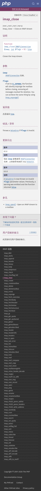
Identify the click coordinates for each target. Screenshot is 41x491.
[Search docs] (33, 3)
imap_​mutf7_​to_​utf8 (11, 377)
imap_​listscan (9, 349)
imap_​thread (8, 437)
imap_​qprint (8, 391)
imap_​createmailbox (11, 283)
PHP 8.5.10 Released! (20, 9)
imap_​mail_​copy (10, 363)
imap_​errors (8, 292)
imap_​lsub (8, 355)
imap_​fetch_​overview (12, 297)
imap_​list (7, 344)
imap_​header (9, 330)
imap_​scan (8, 413)
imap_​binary (8, 264)
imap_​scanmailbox (11, 415)
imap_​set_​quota (10, 421)
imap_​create (8, 281)
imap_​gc (7, 314)
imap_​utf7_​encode (10, 454)
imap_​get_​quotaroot (11, 319)
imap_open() (10, 204)
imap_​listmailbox (10, 347)
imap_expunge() (12, 97)
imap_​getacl (8, 322)
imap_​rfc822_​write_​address (14, 407)
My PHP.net (8, 483)
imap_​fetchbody (10, 300)
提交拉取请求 (26, 222)
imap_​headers (9, 336)
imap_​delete (8, 286)
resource (30, 162)
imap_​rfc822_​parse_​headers (14, 404)
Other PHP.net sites (12, 488)
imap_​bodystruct (10, 270)
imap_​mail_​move (10, 366)
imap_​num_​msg (9, 380)
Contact (19, 483)
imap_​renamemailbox (12, 396)
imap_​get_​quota (10, 316)
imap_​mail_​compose (11, 360)
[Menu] (38, 3)
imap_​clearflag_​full (11, 275)
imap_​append (9, 259)
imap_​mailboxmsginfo (12, 369)
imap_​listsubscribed (11, 352)
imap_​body (8, 267)
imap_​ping (8, 388)
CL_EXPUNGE (16, 84)
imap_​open (8, 385)
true (30, 49)
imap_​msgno (8, 374)
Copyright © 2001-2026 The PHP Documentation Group (17, 474)
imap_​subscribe (10, 435)
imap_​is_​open (9, 338)
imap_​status (8, 432)
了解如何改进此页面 (11, 222)
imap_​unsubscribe (10, 448)
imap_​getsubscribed (11, 327)
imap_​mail (8, 358)
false (14, 187)
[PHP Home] (6, 3)
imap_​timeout (9, 440)
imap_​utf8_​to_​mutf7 (11, 459)
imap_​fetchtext (9, 311)
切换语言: (18, 15)
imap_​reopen (9, 399)
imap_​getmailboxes (11, 325)
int (12, 49)
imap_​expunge (9, 294)
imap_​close (8, 278)
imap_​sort (7, 429)
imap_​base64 (9, 261)
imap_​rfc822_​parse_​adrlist (13, 402)
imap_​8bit (7, 253)
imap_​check (8, 272)
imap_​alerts (8, 256)
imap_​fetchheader (10, 303)
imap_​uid (7, 443)
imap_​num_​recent (10, 382)
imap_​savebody (9, 410)
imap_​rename (9, 393)
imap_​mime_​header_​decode (14, 371)
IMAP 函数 (7, 249)
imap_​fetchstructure (11, 308)
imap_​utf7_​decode (10, 451)
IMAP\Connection (23, 47)
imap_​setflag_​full (10, 426)
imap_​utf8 (8, 457)
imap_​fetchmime (10, 305)
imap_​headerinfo (10, 333)
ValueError (14, 130)
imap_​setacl (8, 424)
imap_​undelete (9, 446)
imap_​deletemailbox (11, 289)
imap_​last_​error (10, 341)
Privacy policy (28, 488)
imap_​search (8, 418)
